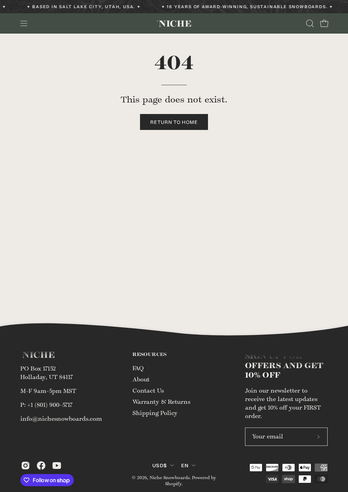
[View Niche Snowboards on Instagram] (25, 465)
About (141, 379)
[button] (309, 23)
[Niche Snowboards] (174, 23)
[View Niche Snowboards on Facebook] (41, 465)
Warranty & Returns (161, 402)
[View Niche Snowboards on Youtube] (57, 465)
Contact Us (148, 391)
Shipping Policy (155, 413)
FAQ (138, 368)
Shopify (173, 484)
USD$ (159, 465)
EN (184, 465)
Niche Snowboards (170, 477)
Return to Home (174, 122)
